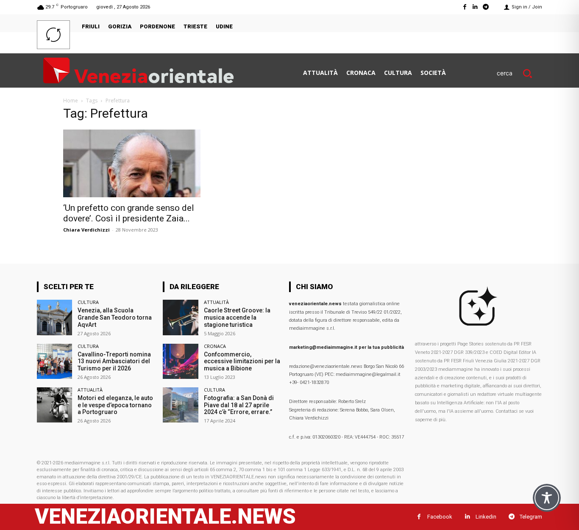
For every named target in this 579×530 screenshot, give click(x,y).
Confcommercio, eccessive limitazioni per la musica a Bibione (242, 361)
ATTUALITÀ (90, 389)
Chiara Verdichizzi (86, 229)
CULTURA (88, 302)
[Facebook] (464, 7)
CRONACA (215, 346)
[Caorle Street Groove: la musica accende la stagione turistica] (180, 317)
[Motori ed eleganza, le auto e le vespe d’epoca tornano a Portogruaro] (54, 404)
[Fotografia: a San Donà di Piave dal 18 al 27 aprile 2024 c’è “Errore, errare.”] (180, 404)
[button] (519, 73)
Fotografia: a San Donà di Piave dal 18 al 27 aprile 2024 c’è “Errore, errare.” (239, 405)
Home (70, 100)
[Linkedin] (475, 7)
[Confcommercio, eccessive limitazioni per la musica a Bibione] (180, 361)
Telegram (531, 516)
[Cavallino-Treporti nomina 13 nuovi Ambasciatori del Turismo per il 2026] (54, 361)
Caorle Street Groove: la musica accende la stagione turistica (237, 317)
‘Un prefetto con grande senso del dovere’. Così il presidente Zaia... (128, 213)
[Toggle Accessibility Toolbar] (547, 498)
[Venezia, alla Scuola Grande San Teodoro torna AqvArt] (54, 317)
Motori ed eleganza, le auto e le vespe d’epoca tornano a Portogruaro (115, 405)
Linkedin (486, 516)
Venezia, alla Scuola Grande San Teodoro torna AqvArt (115, 317)
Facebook (439, 516)
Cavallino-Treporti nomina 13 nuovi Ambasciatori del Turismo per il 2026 (114, 361)
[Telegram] (486, 7)
